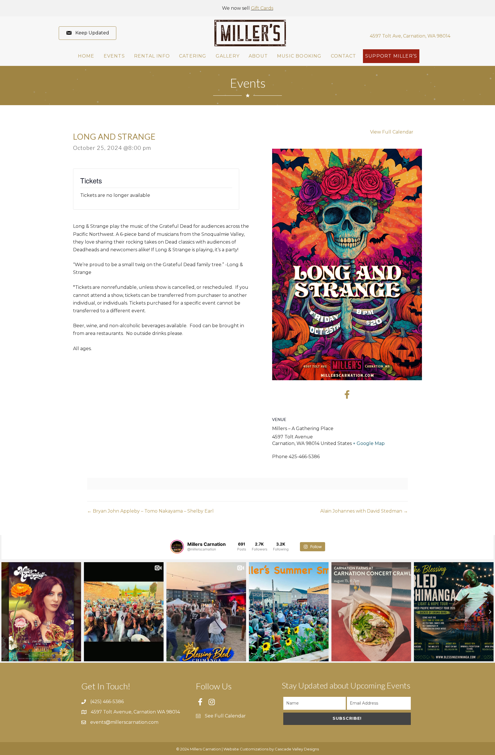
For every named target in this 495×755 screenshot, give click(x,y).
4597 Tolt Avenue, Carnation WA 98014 (135, 712)
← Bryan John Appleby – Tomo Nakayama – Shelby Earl (150, 511)
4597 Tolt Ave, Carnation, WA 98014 (410, 36)
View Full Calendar (391, 132)
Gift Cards (262, 8)
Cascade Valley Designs (297, 749)
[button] (87, 33)
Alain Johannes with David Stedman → (364, 511)
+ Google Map (369, 443)
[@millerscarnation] (177, 546)
